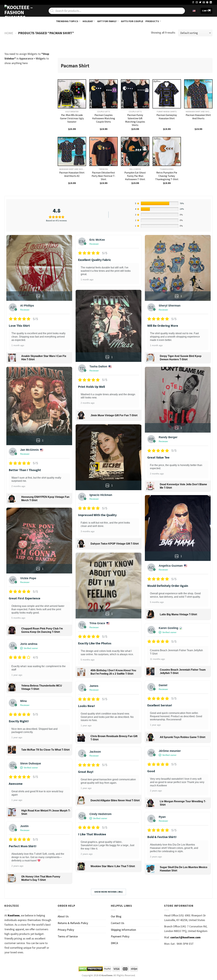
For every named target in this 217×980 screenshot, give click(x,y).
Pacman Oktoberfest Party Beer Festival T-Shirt (103, 176)
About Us (63, 916)
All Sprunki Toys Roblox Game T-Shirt (182, 737)
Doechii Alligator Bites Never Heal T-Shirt (115, 800)
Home (8, 33)
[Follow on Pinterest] (207, 2)
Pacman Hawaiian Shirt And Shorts (198, 116)
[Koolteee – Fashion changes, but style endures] (20, 11)
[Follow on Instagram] (197, 2)
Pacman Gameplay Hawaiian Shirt (166, 116)
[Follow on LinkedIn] (211, 2)
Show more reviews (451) (108, 891)
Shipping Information (123, 930)
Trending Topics (67, 21)
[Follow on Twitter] (200, 2)
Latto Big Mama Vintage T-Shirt (178, 614)
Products (152, 21)
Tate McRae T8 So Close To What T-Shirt (45, 749)
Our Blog (116, 916)
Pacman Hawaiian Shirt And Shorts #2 (72, 174)
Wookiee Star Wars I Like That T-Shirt (113, 866)
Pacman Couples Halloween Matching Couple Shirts (103, 118)
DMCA (114, 943)
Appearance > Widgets (32, 58)
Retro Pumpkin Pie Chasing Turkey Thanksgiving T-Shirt (166, 176)
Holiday (88, 21)
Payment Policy (120, 936)
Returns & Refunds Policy (73, 923)
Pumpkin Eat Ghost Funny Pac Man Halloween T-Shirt (135, 176)
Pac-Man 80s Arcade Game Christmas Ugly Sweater (72, 118)
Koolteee (14, 915)
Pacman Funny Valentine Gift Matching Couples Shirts (135, 120)
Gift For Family (107, 21)
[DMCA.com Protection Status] (90, 968)
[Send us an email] (204, 2)
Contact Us (117, 923)
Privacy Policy (66, 930)
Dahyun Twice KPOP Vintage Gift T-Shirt (115, 543)
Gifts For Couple (132, 21)
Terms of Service (68, 936)
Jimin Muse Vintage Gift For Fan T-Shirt (114, 415)
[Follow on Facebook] (193, 2)
